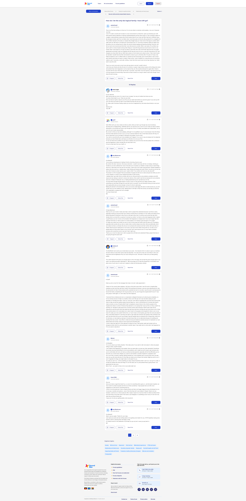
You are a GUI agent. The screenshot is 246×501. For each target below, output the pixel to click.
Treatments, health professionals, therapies (131, 451)
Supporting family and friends (112, 451)
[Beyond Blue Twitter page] (151, 491)
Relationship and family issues (142, 11)
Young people (108, 454)
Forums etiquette (117, 475)
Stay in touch (114, 492)
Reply (156, 78)
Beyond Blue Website (90, 466)
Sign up (149, 3)
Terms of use (133, 499)
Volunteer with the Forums (119, 478)
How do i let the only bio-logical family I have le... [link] (120, 14)
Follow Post (120, 78)
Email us (145, 482)
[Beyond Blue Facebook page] (139, 491)
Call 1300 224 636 (147, 469)
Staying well (139, 448)
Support (158, 3)
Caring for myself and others (125, 11)
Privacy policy (143, 499)
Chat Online (146, 476)
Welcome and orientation (148, 451)
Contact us (124, 499)
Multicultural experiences (140, 445)
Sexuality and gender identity (127, 448)
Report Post (130, 78)
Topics (99, 3)
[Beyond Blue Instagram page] (147, 491)
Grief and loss (129, 445)
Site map (153, 499)
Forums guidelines (120, 3)
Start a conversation (93, 11)
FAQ (114, 470)
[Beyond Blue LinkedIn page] (155, 491)
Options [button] (159, 11)
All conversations (108, 3)
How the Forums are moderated (121, 473)
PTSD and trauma (152, 445)
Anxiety (107, 445)
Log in (141, 3)
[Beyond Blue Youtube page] (143, 491)
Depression (121, 445)
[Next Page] (137, 435)
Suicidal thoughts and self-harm (150, 448)
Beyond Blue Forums (90, 3)
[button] (107, 78)
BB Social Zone (113, 445)
